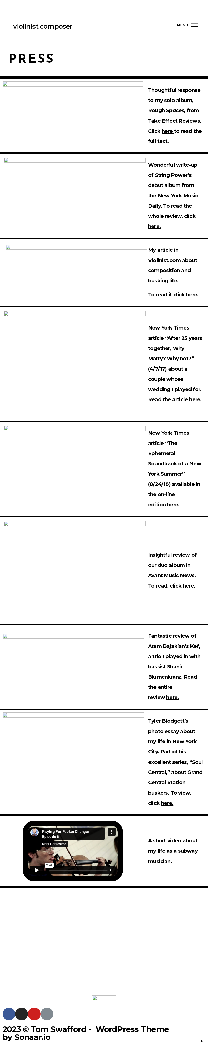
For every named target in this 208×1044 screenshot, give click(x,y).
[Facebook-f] (9, 1014)
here (167, 131)
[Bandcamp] (47, 1014)
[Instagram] (21, 1014)
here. (154, 226)
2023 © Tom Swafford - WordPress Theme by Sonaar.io (86, 1033)
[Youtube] (34, 1014)
